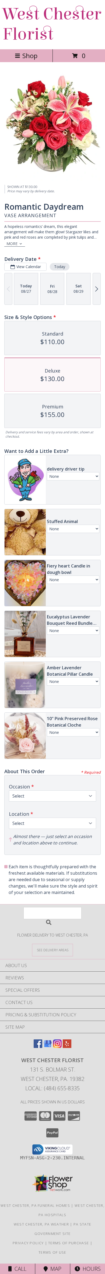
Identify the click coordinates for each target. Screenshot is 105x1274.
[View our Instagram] (57, 1046)
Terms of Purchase (68, 1243)
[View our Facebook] (38, 1046)
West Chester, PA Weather (41, 1224)
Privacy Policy (28, 1243)
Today (59, 266)
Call (19, 1268)
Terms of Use (52, 1252)
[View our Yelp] (67, 1046)
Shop (29, 55)
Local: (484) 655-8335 (52, 1088)
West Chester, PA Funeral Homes (35, 1205)
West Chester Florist (52, 24)
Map (54, 1268)
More (12, 243)
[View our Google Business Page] (47, 1046)
